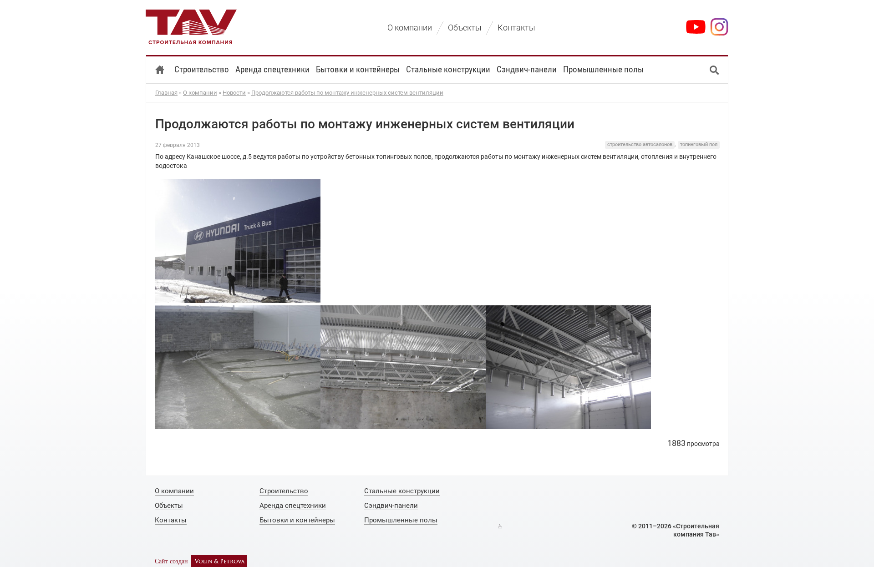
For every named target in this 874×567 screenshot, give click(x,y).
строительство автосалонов (639, 144)
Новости (234, 92)
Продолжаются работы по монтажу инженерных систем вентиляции (347, 92)
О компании (200, 92)
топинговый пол (698, 144)
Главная (166, 92)
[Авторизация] (500, 526)
